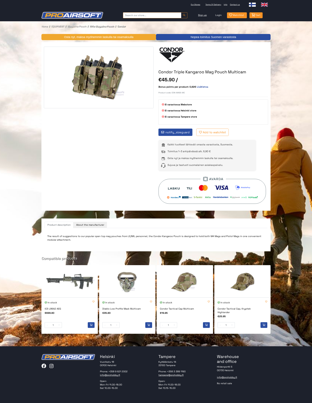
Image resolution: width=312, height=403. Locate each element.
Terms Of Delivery (213, 4)
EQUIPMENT (57, 26)
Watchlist (238, 15)
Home (44, 26)
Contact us (235, 4)
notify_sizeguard (177, 132)
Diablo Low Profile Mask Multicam (121, 308)
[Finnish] (252, 4)
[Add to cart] (91, 325)
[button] (262, 258)
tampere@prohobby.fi (171, 375)
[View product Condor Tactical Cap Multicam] (185, 281)
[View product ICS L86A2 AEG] (70, 281)
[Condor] (172, 55)
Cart (257, 15)
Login (218, 15)
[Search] (184, 15)
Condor (121, 26)
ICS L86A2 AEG (53, 308)
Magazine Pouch (76, 26)
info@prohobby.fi (110, 375)
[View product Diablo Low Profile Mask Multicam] (127, 281)
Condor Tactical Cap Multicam (177, 308)
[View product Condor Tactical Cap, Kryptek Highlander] (242, 281)
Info (225, 4)
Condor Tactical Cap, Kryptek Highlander (234, 310)
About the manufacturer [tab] (90, 224)
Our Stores (195, 4)
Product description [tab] (59, 224)
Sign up (202, 15)
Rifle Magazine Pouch (102, 26)
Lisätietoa (202, 86)
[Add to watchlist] (93, 302)
